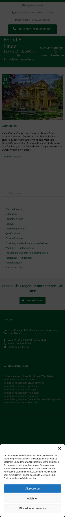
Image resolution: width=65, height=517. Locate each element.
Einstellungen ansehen (32, 508)
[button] (59, 448)
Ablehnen (32, 498)
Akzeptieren (32, 488)
